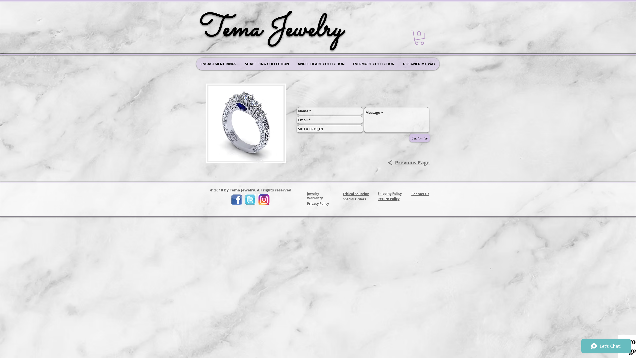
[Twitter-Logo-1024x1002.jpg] (250, 199)
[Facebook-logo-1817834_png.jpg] (236, 199)
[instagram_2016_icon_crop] (264, 199)
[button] (419, 38)
